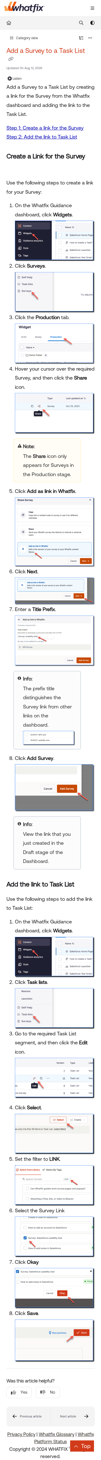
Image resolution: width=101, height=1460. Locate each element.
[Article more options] (90, 38)
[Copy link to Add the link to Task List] (83, 884)
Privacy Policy (21, 1434)
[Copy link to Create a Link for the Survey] (15, 168)
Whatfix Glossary (56, 1434)
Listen (17, 79)
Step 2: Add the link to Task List (41, 137)
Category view (26, 38)
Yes (23, 1392)
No (52, 1392)
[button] (28, 1416)
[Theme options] (92, 22)
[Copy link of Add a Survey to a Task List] (10, 59)
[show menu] (92, 8)
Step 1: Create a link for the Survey (45, 128)
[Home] (24, 8)
